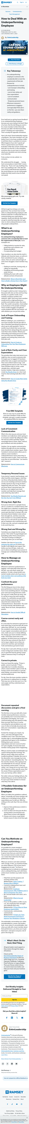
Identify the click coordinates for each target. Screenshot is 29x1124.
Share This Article (15, 59)
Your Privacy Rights (9, 1113)
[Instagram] (21, 1104)
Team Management (14, 14)
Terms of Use (4, 1006)
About (22, 1099)
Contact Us (16, 1097)
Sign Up (14, 999)
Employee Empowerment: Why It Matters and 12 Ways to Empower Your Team (16, 890)
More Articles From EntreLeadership (11, 1059)
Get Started (5, 1097)
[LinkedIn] (12, 1018)
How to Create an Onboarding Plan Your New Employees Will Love (13, 344)
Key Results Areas (11, 372)
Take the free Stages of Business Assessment (14, 976)
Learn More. (4, 1055)
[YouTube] (17, 1104)
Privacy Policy (14, 1006)
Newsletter (23, 1097)
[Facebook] (7, 1018)
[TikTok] (12, 1104)
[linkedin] (12, 1063)
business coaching (19, 1051)
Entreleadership (17, 11)
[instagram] (3, 1063)
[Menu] (26, 2)
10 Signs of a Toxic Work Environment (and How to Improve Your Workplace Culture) (14, 916)
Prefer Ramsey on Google (15, 63)
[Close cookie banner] (27, 1117)
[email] (22, 1018)
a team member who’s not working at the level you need (13, 576)
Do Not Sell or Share (20, 1113)
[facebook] (7, 1063)
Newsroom (8, 1099)
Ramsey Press (16, 1099)
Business (8, 11)
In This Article (5, 6)
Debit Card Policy (10, 1111)
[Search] (17, 2)
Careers (11, 1097)
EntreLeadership (12, 37)
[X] (17, 1018)
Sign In (22, 2)
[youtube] (16, 1063)
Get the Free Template (9, 203)
